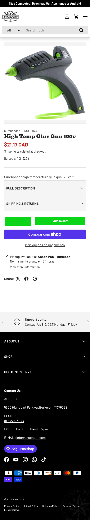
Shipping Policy (50, 505)
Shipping (10, 151)
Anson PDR (18, 499)
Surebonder (12, 131)
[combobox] (45, 30)
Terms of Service (72, 505)
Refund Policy (30, 505)
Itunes (62, 3)
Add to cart (60, 221)
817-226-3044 (14, 421)
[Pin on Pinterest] (35, 278)
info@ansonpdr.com (31, 437)
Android (75, 3)
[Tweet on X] (18, 278)
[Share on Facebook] (26, 278)
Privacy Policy (11, 505)
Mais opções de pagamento (45, 245)
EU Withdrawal (12, 509)
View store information (25, 267)
